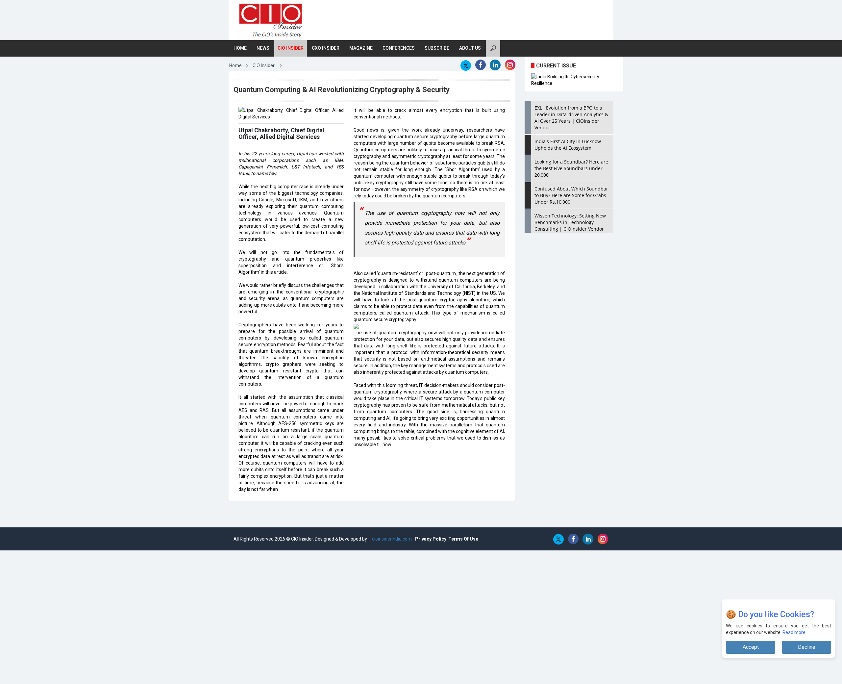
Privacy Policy (430, 539)
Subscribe (437, 48)
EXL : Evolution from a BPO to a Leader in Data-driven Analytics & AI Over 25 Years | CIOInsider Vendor (571, 118)
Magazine (361, 48)
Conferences (399, 48)
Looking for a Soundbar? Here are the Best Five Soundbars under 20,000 (571, 168)
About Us (470, 48)
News (263, 48)
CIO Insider (291, 48)
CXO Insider (325, 48)
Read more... (796, 632)
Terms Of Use (463, 539)
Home (240, 48)
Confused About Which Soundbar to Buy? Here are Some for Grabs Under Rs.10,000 (571, 195)
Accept (751, 647)
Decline (806, 647)
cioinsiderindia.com (391, 539)
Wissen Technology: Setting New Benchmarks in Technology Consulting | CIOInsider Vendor (570, 222)
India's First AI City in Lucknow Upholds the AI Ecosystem (567, 144)
